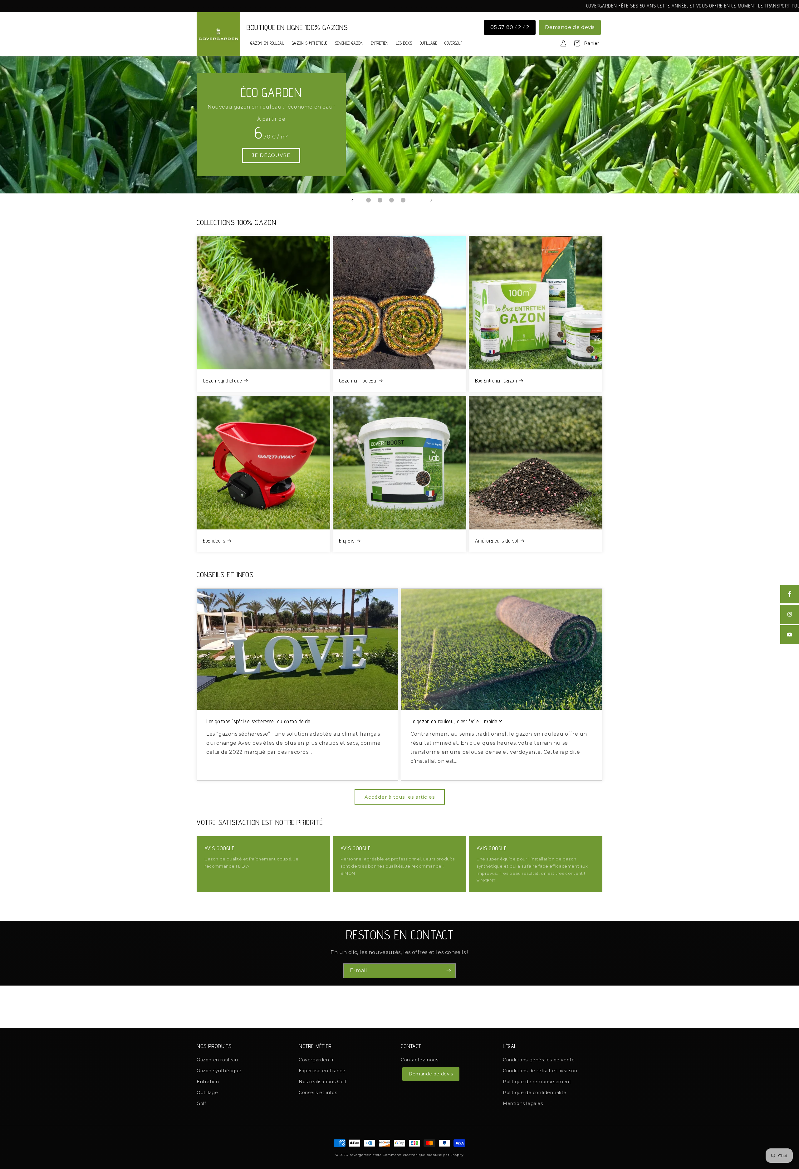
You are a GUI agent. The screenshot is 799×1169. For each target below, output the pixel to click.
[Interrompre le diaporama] (447, 200)
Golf (201, 1103)
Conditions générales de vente (539, 1060)
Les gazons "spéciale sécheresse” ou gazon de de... (259, 721)
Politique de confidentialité (534, 1092)
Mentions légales (523, 1103)
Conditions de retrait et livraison (540, 1071)
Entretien (208, 1081)
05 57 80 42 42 (509, 27)
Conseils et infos (318, 1092)
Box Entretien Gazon (496, 381)
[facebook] (789, 594)
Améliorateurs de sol (496, 541)
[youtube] (789, 634)
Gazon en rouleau (357, 381)
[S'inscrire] (448, 970)
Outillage (207, 1092)
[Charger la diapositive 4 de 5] (403, 200)
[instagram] (789, 614)
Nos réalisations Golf (323, 1081)
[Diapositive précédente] (352, 200)
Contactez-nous (419, 1060)
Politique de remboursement (537, 1081)
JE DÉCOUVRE (271, 155)
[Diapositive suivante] (431, 200)
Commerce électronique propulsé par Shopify (423, 1155)
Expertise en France (322, 1071)
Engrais (346, 541)
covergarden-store (366, 1155)
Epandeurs (214, 541)
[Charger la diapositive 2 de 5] (380, 200)
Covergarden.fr (316, 1060)
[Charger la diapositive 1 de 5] (369, 200)
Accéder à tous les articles (400, 797)
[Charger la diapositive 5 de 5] (415, 200)
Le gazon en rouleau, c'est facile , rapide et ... (458, 721)
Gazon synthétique (222, 381)
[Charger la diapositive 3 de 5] (392, 200)
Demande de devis (570, 27)
